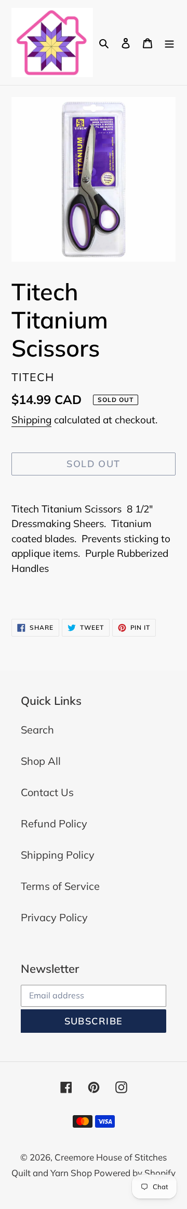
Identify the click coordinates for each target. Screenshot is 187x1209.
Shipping (31, 419)
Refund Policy (54, 823)
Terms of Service (60, 886)
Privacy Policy (54, 917)
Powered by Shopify (135, 1172)
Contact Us (47, 792)
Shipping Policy (58, 854)
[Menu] (169, 42)
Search (37, 729)
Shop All (41, 760)
